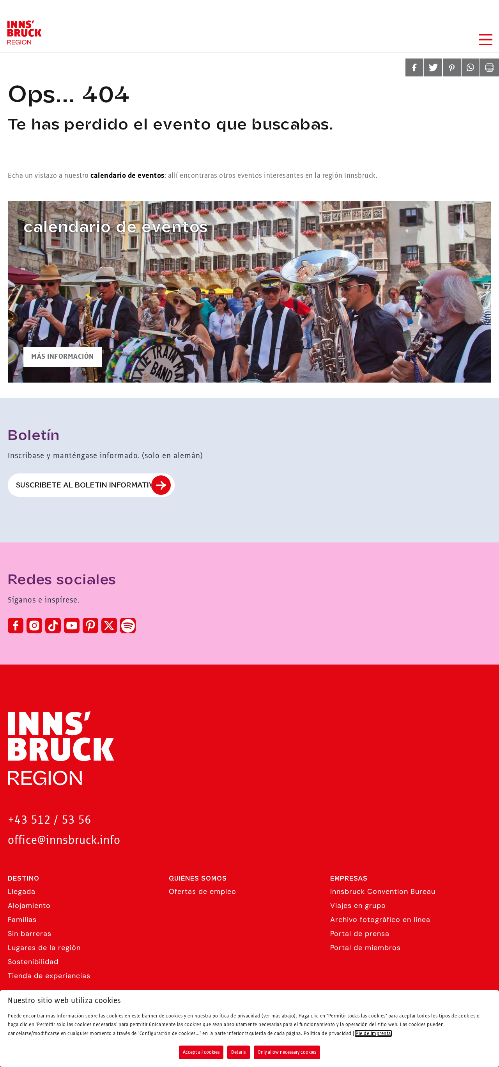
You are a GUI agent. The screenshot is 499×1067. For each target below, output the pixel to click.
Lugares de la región (44, 947)
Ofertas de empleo (202, 891)
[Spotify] (128, 625)
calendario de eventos (127, 176)
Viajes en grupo (358, 905)
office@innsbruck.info (64, 840)
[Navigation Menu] (485, 39)
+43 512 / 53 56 (49, 820)
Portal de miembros (365, 947)
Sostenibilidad (33, 961)
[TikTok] (53, 625)
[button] (414, 67)
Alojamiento (29, 905)
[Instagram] (34, 625)
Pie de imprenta (373, 1033)
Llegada (21, 891)
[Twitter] (109, 625)
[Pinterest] (90, 625)
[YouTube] (72, 625)
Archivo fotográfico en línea (380, 919)
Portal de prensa (359, 933)
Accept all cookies (201, 1052)
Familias (22, 919)
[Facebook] (15, 625)
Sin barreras (29, 933)
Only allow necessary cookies (287, 1052)
